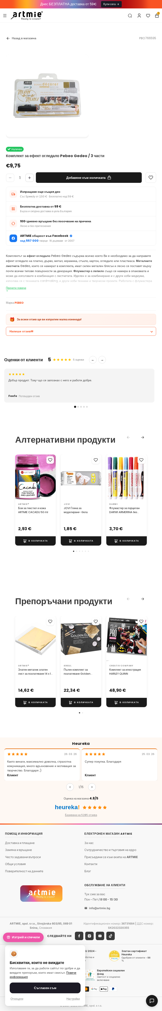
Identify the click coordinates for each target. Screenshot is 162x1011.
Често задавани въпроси (23, 857)
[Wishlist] (151, 177)
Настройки (73, 999)
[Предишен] (70, 787)
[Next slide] (142, 437)
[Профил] (139, 15)
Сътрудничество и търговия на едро (110, 850)
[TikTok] (110, 936)
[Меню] (5, 15)
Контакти (90, 864)
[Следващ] (92, 787)
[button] (73, 551)
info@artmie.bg (99, 908)
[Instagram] (89, 936)
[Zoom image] (47, 95)
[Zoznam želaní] (148, 15)
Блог (87, 871)
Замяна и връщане (18, 850)
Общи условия (15, 864)
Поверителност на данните (24, 871)
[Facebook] (79, 936)
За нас (89, 843)
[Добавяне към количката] (35, 541)
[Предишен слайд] (19, 477)
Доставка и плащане (20, 843)
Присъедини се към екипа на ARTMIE (111, 857)
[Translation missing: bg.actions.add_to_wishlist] (50, 460)
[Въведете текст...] (130, 15)
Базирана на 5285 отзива (81, 815)
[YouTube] (100, 936)
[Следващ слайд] (51, 477)
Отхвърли (17, 999)
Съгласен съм (45, 988)
